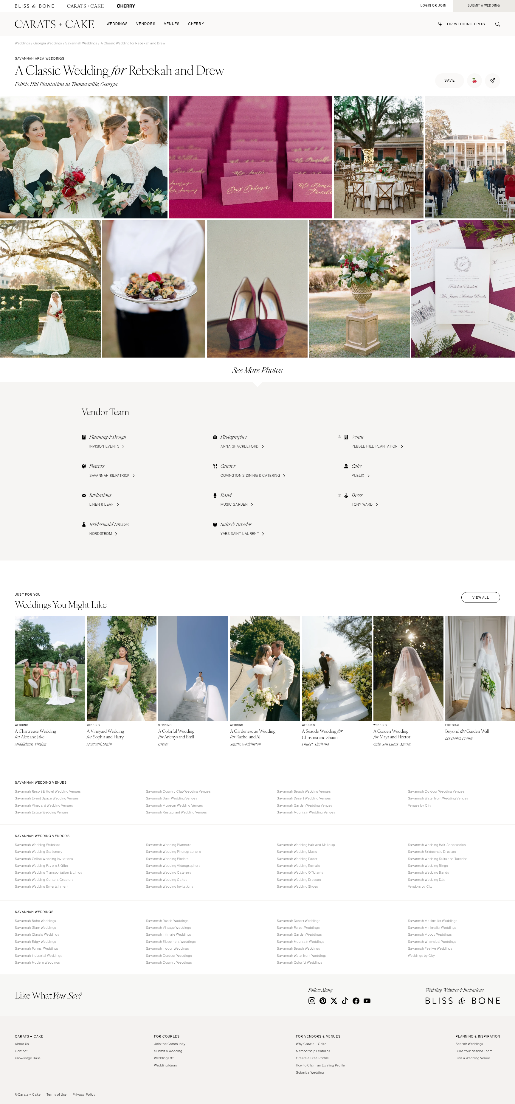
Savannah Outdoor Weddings (169, 955)
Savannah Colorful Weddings (299, 962)
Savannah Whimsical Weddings (432, 941)
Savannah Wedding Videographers (173, 865)
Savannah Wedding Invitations (169, 886)
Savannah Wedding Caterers (168, 872)
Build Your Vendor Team (474, 1051)
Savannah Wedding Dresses (299, 879)
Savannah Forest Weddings (298, 927)
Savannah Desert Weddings (298, 921)
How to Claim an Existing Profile (320, 1065)
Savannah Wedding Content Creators (44, 879)
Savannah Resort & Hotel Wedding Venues (48, 791)
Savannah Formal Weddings (36, 948)
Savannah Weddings (81, 43)
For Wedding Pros (465, 24)
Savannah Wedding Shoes (297, 886)
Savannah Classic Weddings (37, 934)
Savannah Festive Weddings (430, 948)
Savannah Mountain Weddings (300, 941)
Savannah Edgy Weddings (35, 941)
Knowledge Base (28, 1058)
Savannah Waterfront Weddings (302, 955)
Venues (172, 24)
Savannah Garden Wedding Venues (304, 805)
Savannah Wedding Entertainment (42, 886)
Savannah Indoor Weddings (167, 948)
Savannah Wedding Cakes (166, 879)
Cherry (196, 24)
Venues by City (420, 805)
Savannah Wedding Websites (37, 845)
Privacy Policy (84, 1094)
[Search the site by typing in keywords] (495, 24)
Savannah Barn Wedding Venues (171, 798)
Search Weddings (469, 1044)
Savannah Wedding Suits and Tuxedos (437, 859)
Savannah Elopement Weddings (171, 941)
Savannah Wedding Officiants (300, 872)
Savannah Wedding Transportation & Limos (48, 872)
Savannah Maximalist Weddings (432, 921)
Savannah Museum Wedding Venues (174, 805)
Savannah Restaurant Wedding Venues (176, 812)
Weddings (117, 24)
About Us (22, 1044)
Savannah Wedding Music (297, 851)
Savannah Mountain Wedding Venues (306, 812)
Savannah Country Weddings (169, 962)
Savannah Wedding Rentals (298, 865)
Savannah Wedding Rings (428, 865)
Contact (21, 1051)
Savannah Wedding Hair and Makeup (306, 845)
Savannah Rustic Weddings (167, 921)
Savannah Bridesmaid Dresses (432, 851)
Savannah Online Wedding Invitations (44, 859)
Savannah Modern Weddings (37, 962)
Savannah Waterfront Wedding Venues (438, 798)
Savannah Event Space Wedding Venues (47, 798)
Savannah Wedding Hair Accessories (437, 845)
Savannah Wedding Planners (168, 845)
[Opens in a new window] (34, 6)
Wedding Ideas (165, 1065)
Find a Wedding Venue (473, 1058)
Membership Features (313, 1051)
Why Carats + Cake (311, 1044)
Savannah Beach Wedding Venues (304, 791)
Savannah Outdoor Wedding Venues (436, 791)
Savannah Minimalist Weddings (432, 927)
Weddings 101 (164, 1058)
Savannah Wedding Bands (428, 872)
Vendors (146, 24)
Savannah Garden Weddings (299, 934)
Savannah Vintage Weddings (168, 927)
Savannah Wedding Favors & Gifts (41, 865)
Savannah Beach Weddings (298, 948)
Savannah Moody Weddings (430, 934)
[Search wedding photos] (126, 6)
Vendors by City (420, 886)
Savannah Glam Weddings (35, 927)
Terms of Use (56, 1094)
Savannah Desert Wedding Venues (304, 798)
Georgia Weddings (47, 43)
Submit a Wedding (168, 1051)
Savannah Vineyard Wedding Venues (44, 805)
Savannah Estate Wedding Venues (42, 812)
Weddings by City (421, 955)
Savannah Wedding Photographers (173, 851)
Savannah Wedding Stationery (39, 851)
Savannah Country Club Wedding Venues (178, 791)
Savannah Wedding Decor (297, 859)
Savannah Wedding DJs (426, 879)
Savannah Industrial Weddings (38, 955)
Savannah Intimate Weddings (168, 934)
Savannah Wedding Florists (167, 859)
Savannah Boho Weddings (35, 921)
